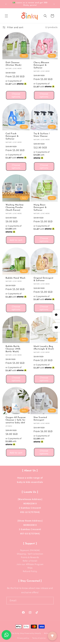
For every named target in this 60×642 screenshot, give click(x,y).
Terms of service (39, 638)
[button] (6, 15)
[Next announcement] (54, 4)
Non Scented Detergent (40, 418)
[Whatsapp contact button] (6, 635)
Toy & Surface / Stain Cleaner (42, 134)
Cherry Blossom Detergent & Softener (41, 65)
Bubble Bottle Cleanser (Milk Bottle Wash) (13, 349)
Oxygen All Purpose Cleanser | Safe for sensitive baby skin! (16, 420)
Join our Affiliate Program (30, 564)
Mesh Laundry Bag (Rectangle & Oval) (44, 347)
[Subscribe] (49, 600)
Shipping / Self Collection (30, 553)
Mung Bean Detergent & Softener (40, 207)
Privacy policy (23, 638)
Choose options (16, 95)
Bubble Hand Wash (15, 278)
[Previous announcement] (5, 4)
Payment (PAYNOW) (30, 550)
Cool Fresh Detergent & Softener (12, 136)
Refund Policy (30, 571)
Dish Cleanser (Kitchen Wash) (13, 63)
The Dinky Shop (17, 633)
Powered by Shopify (32, 633)
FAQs (30, 567)
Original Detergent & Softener (43, 279)
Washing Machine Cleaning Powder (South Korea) (15, 207)
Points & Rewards (30, 557)
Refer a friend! (30, 560)
